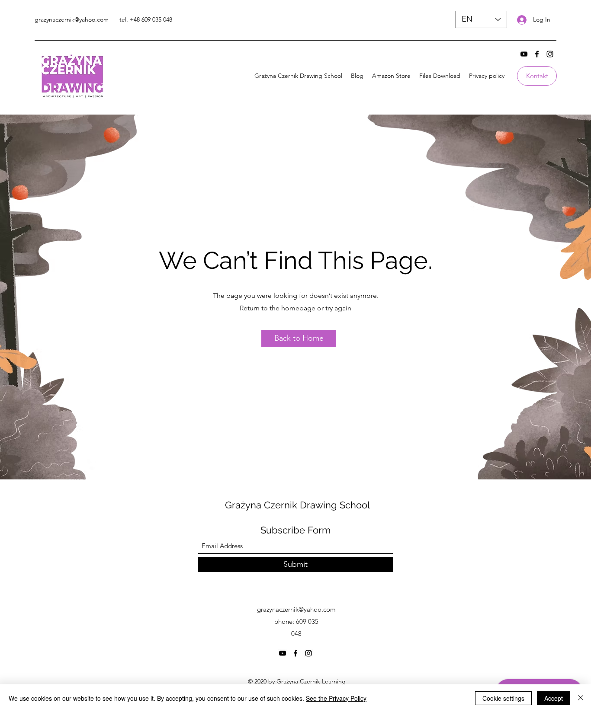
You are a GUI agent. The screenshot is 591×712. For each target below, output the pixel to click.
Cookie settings (503, 698)
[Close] (580, 698)
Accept (553, 698)
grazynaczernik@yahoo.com (72, 19)
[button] (298, 338)
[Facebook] (537, 54)
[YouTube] (524, 54)
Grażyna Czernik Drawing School (297, 505)
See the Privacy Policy (336, 698)
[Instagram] (550, 54)
